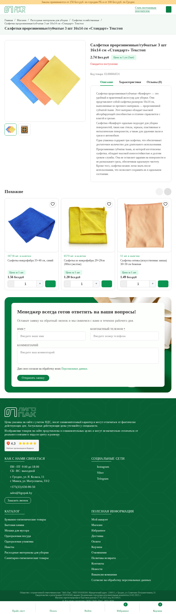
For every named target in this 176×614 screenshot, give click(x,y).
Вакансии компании (104, 574)
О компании (99, 552)
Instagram (103, 466)
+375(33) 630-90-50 (22, 487)
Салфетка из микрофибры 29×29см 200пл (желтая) (84, 262)
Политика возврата (103, 558)
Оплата (96, 541)
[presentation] (159, 191)
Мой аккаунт (99, 519)
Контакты (97, 563)
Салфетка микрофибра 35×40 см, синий (30, 260)
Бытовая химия (14, 525)
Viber (100, 472)
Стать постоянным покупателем (145, 9)
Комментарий (27, 345)
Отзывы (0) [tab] (154, 82)
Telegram (102, 478)
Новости (96, 569)
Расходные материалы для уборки (27, 552)
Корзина (96, 547)
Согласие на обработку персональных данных (121, 580)
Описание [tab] (106, 82)
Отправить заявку (33, 377)
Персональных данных (74, 368)
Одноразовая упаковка (19, 541)
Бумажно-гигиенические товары (25, 519)
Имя (21, 329)
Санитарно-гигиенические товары (27, 558)
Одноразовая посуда (18, 536)
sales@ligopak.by (21, 493)
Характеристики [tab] (130, 82)
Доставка (97, 536)
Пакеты (9, 547)
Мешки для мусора (17, 530)
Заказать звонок (18, 500)
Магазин (96, 525)
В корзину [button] (50, 283)
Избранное (98, 530)
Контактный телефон (107, 329)
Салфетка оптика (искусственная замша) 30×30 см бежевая (143, 262)
